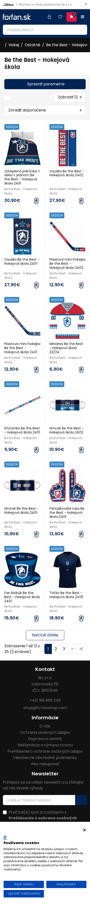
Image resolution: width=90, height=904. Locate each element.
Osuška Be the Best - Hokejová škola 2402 (66, 173)
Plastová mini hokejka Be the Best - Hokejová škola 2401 (22, 347)
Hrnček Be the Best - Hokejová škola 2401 (21, 510)
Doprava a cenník (45, 739)
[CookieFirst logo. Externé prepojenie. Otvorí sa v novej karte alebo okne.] (5, 838)
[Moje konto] (49, 17)
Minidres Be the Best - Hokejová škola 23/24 (66, 347)
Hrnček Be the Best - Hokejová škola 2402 (66, 430)
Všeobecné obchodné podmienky (45, 757)
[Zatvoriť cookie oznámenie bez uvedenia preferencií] (84, 830)
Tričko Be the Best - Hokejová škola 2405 (66, 594)
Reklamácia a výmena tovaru (45, 745)
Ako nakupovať (45, 764)
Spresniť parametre (46, 84)
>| (81, 649)
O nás (45, 726)
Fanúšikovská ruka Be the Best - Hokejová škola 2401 (66, 512)
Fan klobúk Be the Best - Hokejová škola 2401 (22, 596)
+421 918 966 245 (45, 700)
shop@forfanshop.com (45, 708)
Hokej (14, 45)
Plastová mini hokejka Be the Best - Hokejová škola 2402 (67, 263)
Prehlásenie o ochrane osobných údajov (45, 751)
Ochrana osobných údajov (45, 732)
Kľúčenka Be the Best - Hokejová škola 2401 (22, 430)
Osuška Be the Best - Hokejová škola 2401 (21, 261)
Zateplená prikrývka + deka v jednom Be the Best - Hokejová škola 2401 (22, 177)
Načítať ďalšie (45, 635)
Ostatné (32, 45)
